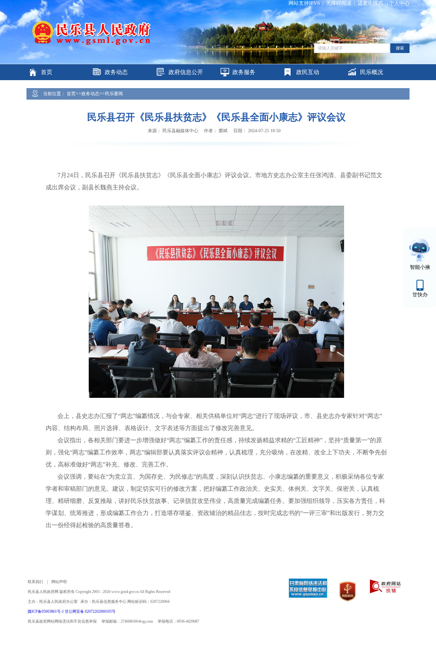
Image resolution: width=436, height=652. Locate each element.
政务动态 (90, 93)
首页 (71, 93)
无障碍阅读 (338, 3)
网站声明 (59, 582)
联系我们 (35, 582)
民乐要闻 (114, 93)
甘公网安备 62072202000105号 (90, 611)
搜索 (400, 48)
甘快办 (420, 294)
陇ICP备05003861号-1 (46, 611)
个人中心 (399, 3)
